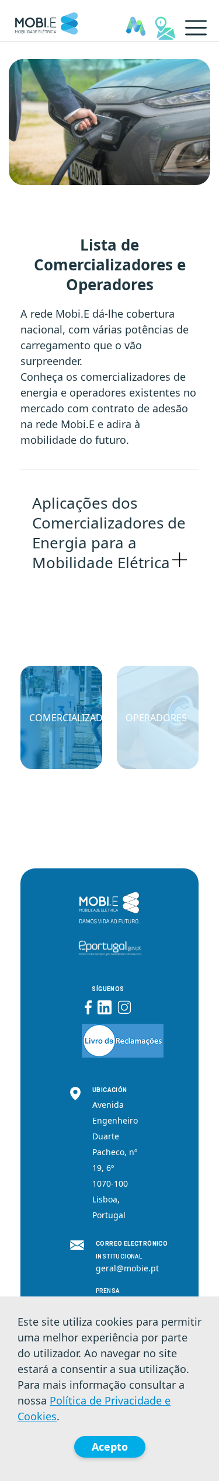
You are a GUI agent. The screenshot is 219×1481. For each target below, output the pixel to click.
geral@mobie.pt (127, 1268)
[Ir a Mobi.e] (46, 20)
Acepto (110, 1447)
